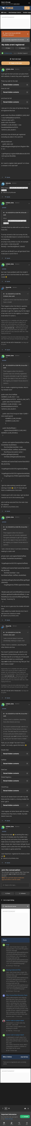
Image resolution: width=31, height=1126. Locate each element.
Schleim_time (8, 53)
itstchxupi (10, 965)
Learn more (3, 3)
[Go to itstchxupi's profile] (4, 945)
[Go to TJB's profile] (4, 1035)
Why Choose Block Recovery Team (16, 995)
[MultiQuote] (2, 177)
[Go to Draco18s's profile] (3, 288)
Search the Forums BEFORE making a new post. (12, 34)
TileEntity (10, 1030)
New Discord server (10, 906)
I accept (26, 1116)
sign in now (12, 874)
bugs (7, 945)
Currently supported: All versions (14, 39)
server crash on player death (15, 1020)
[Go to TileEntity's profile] (4, 1021)
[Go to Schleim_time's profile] (2, 53)
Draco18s (8, 287)
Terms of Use (9, 1119)
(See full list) (24, 1057)
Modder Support (23, 53)
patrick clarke (11, 1016)
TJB (8, 1050)
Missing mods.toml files (13, 970)
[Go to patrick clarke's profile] (4, 995)
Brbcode (8, 183)
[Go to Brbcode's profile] (3, 183)
